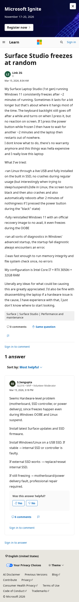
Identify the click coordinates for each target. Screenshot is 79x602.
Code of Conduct (13, 591)
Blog (55, 574)
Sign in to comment (17, 346)
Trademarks (39, 591)
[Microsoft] (39, 42)
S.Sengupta (24, 382)
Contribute (10, 580)
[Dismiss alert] (73, 6)
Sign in (71, 42)
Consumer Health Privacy (19, 585)
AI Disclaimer (11, 574)
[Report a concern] (8, 336)
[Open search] (61, 42)
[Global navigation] (4, 42)
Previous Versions (36, 574)
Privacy (25, 580)
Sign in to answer (16, 542)
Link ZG (17, 73)
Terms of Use (51, 585)
